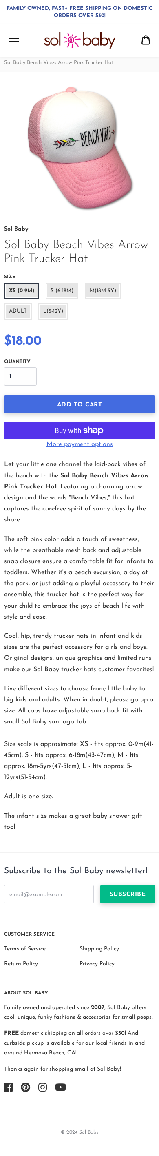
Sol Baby (16, 229)
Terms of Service (25, 949)
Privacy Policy (97, 964)
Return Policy (21, 964)
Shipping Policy (99, 949)
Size (9, 277)
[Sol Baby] (79, 40)
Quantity (17, 361)
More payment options (79, 444)
